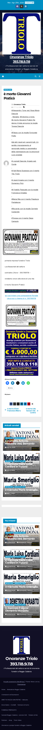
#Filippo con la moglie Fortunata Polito (24, 134)
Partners (4, 720)
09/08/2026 (11, 566)
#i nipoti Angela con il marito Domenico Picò (22, 181)
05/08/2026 (11, 614)
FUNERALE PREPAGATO (9, 710)
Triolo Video (18, 720)
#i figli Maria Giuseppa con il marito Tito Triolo (25, 172)
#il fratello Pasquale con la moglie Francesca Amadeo (24, 191)
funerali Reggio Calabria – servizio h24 (14, 715)
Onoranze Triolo (20, 104)
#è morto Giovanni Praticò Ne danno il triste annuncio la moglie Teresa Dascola (24, 123)
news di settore (20, 438)
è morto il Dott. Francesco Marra (14, 410)
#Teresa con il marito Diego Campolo (22, 219)
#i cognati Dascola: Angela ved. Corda (23, 162)
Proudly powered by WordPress (14, 681)
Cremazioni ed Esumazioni (10, 694)
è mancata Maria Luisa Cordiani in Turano (18, 465)
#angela (16, 117)
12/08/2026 (11, 542)
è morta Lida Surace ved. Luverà (31, 411)
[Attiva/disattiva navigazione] (39, 76)
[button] (35, 76)
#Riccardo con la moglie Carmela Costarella (24, 210)
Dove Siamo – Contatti (9, 705)
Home (3, 689)
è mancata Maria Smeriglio (21, 489)
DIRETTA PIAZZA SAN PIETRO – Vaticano (15, 700)
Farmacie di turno (23, 705)
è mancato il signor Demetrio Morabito (17, 609)
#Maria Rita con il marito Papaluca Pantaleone (25, 200)
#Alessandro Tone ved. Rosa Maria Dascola (25, 112)
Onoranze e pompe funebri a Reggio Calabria (16, 725)
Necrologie (7, 89)
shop (10, 720)
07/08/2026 (11, 590)
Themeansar (21, 684)
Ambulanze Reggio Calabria (16, 689)
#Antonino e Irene (27, 117)
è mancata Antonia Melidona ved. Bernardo (19, 442)
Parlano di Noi (33, 715)
